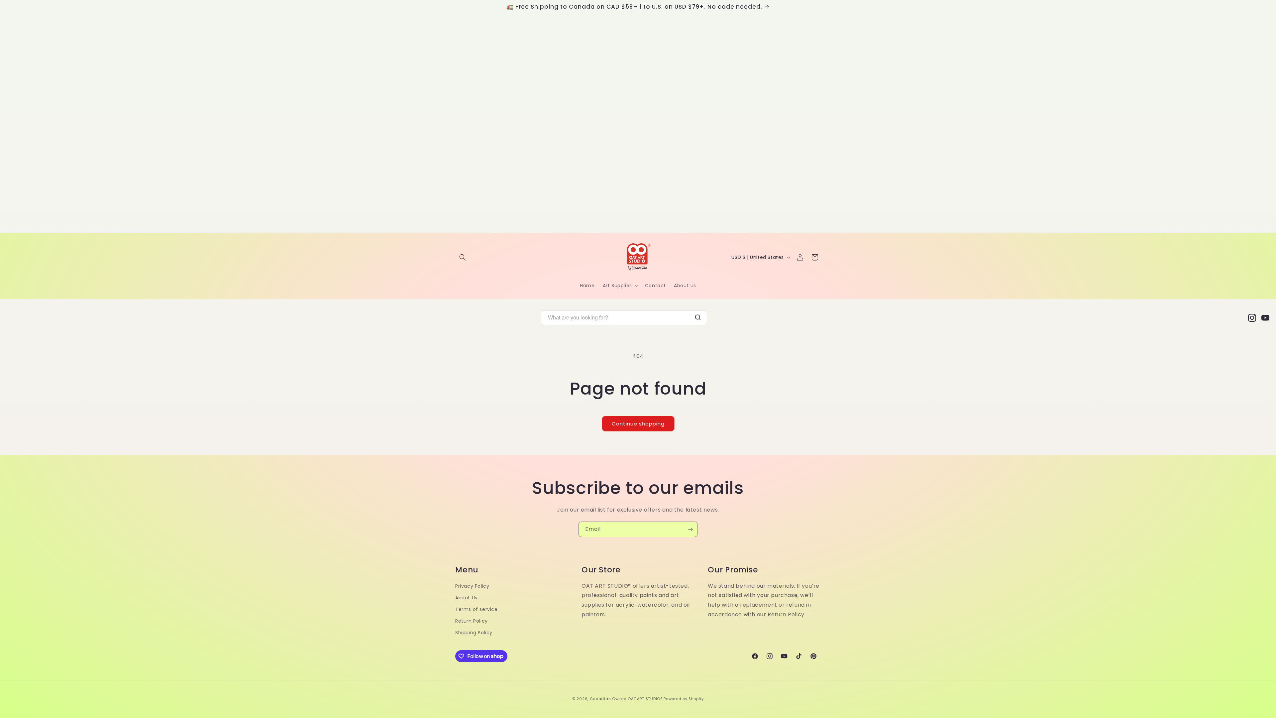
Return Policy (471, 621)
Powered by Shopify (684, 698)
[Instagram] (1252, 318)
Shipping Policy (473, 632)
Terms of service (476, 609)
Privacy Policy (472, 586)
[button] (462, 257)
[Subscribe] (690, 529)
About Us (466, 597)
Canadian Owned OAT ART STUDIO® (626, 698)
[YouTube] (1265, 318)
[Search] (698, 317)
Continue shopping (638, 423)
